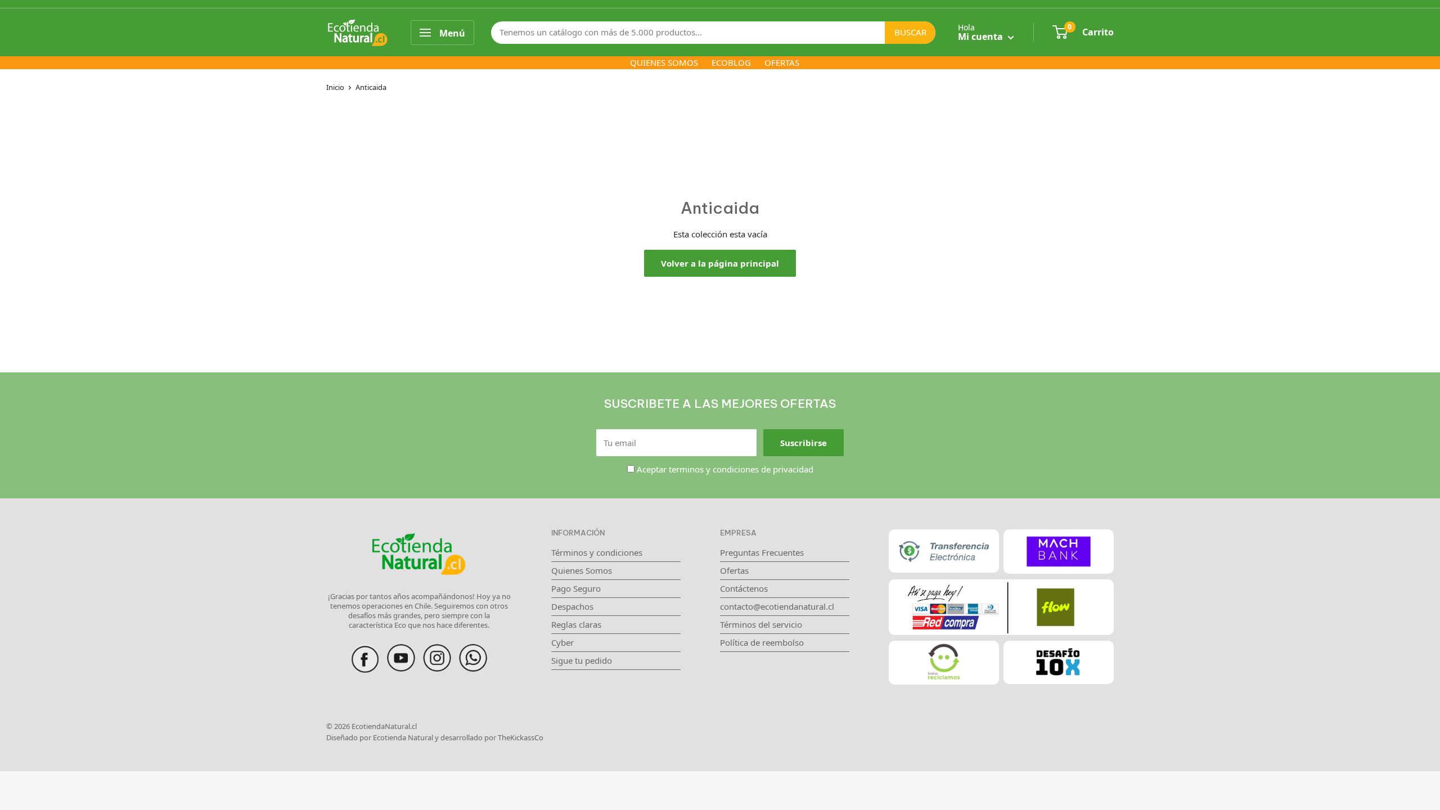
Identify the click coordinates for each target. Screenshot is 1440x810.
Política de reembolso (762, 642)
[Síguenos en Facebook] (365, 650)
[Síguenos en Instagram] (437, 650)
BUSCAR (910, 32)
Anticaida (371, 87)
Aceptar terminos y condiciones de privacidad (725, 469)
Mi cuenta (981, 36)
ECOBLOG (731, 62)
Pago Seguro (576, 588)
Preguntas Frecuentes (762, 552)
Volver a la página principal (720, 263)
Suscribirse (803, 442)
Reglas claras (576, 624)
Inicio (335, 87)
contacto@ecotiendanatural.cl (777, 606)
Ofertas (734, 570)
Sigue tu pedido (581, 660)
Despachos (572, 606)
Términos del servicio (761, 624)
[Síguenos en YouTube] (401, 650)
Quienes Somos (581, 570)
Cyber (562, 642)
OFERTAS (781, 62)
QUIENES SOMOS (664, 62)
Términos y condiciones (596, 552)
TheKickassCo (520, 737)
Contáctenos (744, 588)
